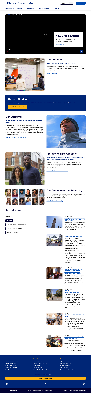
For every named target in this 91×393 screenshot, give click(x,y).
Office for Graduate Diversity (54, 201)
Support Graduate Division (45, 378)
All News (9, 220)
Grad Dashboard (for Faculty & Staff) (41, 374)
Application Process (64, 361)
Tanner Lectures (36, 365)
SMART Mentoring (37, 372)
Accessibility (48, 390)
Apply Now (81, 3)
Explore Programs (51, 73)
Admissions (8, 8)
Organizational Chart (10, 365)
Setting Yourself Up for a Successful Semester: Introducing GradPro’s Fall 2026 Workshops (74, 219)
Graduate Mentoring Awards (39, 369)
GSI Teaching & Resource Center (40, 361)
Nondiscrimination (37, 390)
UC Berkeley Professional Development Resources (71, 291)
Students (19, 8)
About (55, 8)
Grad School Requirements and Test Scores (74, 315)
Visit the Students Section (17, 107)
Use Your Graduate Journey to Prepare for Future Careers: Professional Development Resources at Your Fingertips (73, 271)
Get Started (59, 44)
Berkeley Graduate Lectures (39, 363)
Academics (30, 8)
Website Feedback (9, 369)
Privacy (29, 390)
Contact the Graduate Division (12, 361)
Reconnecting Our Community (73, 236)
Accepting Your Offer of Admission (68, 369)
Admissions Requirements (66, 363)
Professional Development (14, 232)
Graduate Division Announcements (16, 224)
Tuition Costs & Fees (65, 365)
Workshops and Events (10, 363)
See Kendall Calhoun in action (14, 137)
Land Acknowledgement (11, 367)
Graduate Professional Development (57, 171)
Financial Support (44, 8)
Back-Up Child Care (37, 367)
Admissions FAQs (64, 367)
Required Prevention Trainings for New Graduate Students (74, 337)
